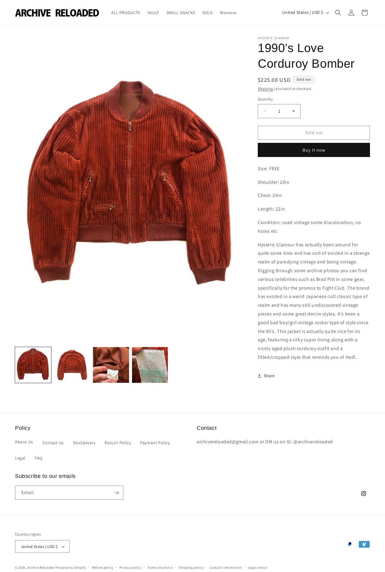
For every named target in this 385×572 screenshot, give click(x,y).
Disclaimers (84, 442)
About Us (24, 441)
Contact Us (53, 442)
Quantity (265, 99)
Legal (20, 458)
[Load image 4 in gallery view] (150, 365)
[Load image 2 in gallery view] (72, 365)
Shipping (265, 88)
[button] (338, 12)
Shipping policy (191, 567)
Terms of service (160, 567)
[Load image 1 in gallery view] (33, 365)
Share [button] (269, 375)
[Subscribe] (116, 493)
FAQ (38, 458)
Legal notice (257, 567)
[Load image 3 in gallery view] (111, 365)
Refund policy (102, 567)
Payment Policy (155, 442)
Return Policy (118, 442)
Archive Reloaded (40, 567)
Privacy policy (130, 567)
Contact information (225, 567)
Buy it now (314, 150)
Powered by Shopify (70, 567)
